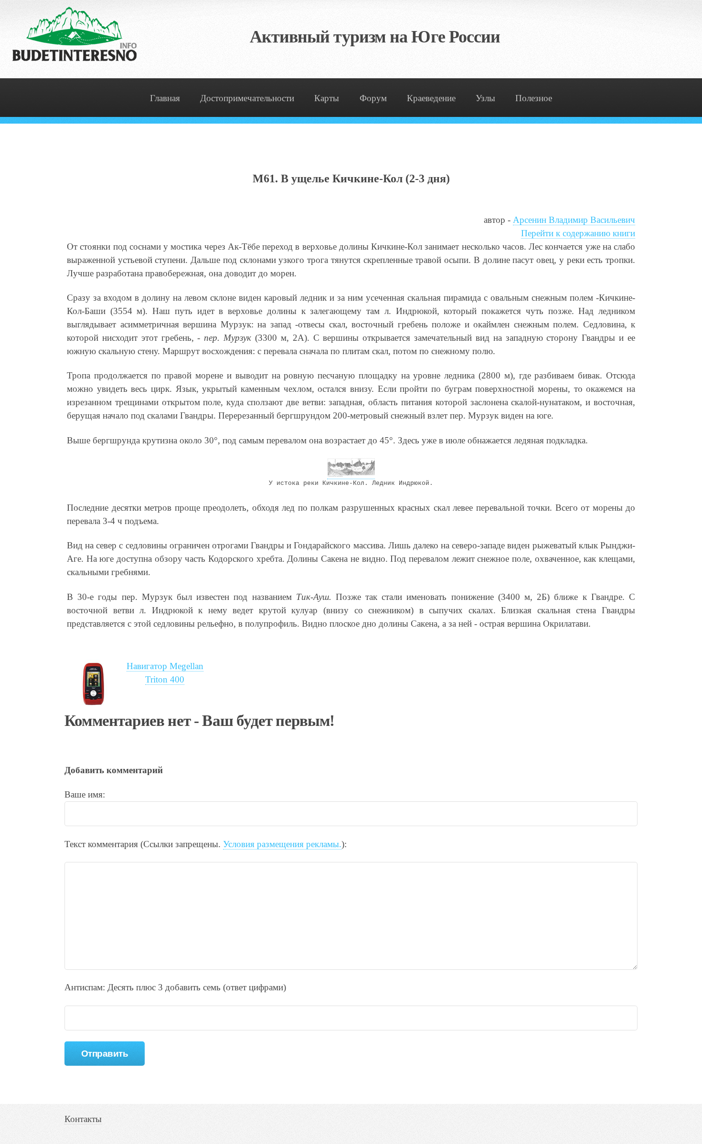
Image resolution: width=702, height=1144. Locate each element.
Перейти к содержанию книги (578, 233)
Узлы (485, 98)
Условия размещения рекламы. (282, 844)
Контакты (83, 1119)
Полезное (533, 98)
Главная (165, 98)
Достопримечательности (247, 98)
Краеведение (431, 98)
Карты (326, 98)
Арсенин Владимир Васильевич (574, 220)
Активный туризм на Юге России (375, 36)
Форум (373, 98)
